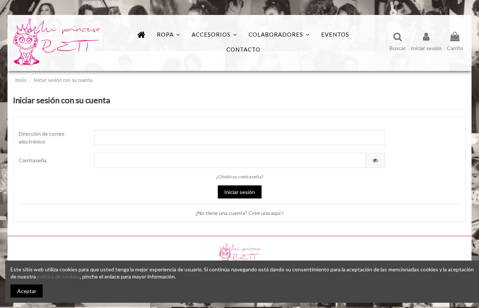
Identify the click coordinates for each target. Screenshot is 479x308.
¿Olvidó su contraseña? (239, 176)
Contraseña (32, 160)
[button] (279, 34)
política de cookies (58, 276)
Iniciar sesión (239, 192)
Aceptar (26, 291)
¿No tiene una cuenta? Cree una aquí (238, 213)
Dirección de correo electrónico (41, 137)
